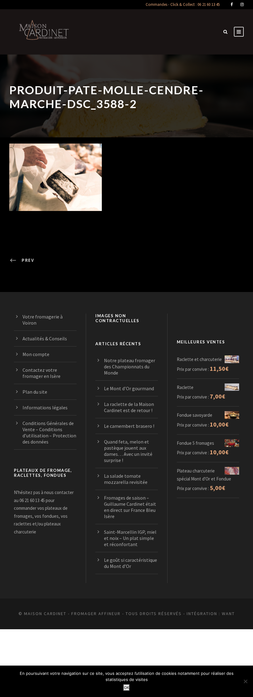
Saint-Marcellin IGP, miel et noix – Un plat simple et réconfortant (130, 538)
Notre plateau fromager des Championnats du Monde (129, 366)
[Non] (245, 681)
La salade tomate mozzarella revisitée (125, 479)
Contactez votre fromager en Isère (41, 373)
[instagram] (242, 4)
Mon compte (36, 354)
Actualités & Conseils (45, 338)
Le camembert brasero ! (129, 426)
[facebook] (231, 4)
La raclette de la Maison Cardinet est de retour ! (129, 407)
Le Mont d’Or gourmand (129, 388)
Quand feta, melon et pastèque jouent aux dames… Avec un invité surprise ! (128, 451)
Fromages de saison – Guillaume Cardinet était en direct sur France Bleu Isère (130, 507)
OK (126, 687)
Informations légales (45, 407)
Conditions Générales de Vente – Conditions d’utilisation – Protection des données (49, 432)
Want (228, 613)
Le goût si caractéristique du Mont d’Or (130, 563)
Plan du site (35, 392)
